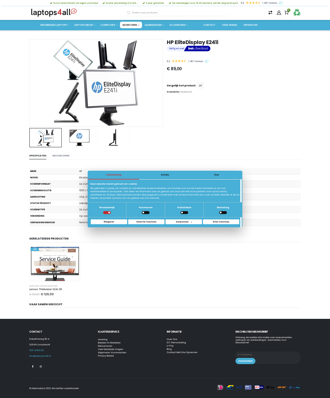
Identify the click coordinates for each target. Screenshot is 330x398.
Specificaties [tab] (37, 155)
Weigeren (109, 221)
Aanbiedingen (153, 25)
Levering (103, 339)
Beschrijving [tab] (61, 155)
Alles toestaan (221, 221)
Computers (107, 25)
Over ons (172, 339)
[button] (30, 83)
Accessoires (177, 25)
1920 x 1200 (85, 190)
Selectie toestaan (146, 221)
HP (80, 171)
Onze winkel (229, 25)
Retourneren (105, 346)
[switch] (146, 212)
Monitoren (130, 25)
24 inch (83, 184)
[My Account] (279, 13)
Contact (209, 25)
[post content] (55, 264)
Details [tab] (165, 174)
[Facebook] (32, 366)
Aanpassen (182, 221)
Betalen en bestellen (109, 342)
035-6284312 (36, 350)
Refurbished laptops (53, 25)
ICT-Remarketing (176, 342)
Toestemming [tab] (113, 174)
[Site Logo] (55, 12)
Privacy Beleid (106, 355)
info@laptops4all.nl (40, 356)
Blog (169, 349)
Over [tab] (216, 174)
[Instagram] (40, 366)
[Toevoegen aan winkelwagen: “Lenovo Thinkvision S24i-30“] (75, 252)
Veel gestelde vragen (110, 349)
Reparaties (250, 25)
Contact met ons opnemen (182, 352)
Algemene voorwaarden (112, 352)
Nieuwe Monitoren (48, 286)
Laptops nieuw (83, 25)
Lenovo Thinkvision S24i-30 (45, 289)
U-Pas (170, 345)
